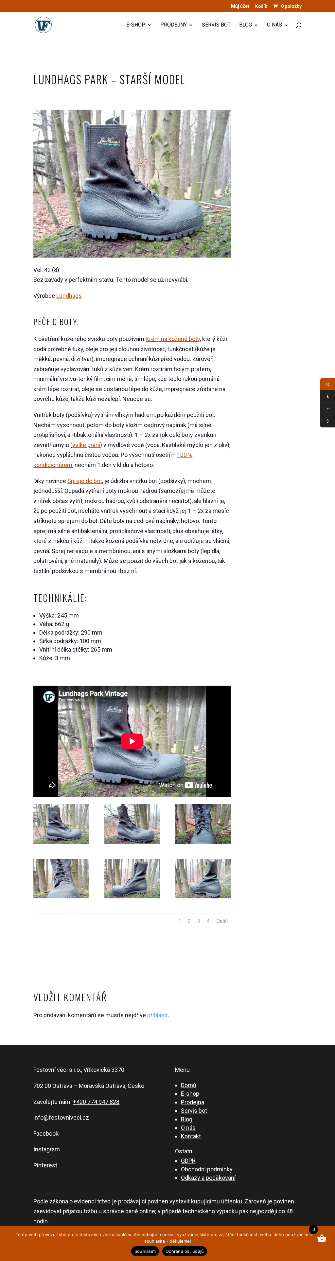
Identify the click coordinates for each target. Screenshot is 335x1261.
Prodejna (192, 1102)
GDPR (188, 1160)
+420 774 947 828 (96, 1101)
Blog (245, 25)
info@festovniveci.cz (61, 1117)
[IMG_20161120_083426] (61, 843)
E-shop (135, 25)
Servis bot (216, 25)
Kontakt (191, 1136)
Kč (325, 385)
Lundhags (69, 295)
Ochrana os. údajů (185, 1251)
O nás (274, 25)
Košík (261, 6)
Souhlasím (145, 1251)
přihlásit (157, 1015)
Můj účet (240, 6)
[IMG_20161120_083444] (203, 843)
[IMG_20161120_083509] (203, 898)
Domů (188, 1085)
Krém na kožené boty (173, 338)
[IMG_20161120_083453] (61, 898)
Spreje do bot (84, 480)
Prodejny (173, 25)
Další (222, 921)
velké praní (86, 444)
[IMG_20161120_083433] (132, 843)
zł (324, 409)
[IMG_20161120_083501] (132, 898)
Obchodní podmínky (207, 1169)
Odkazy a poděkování (208, 1177)
